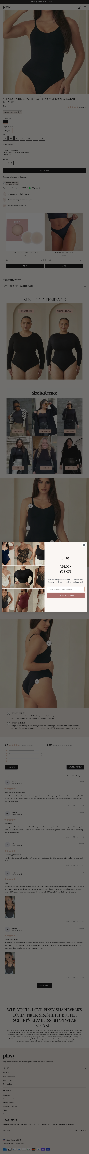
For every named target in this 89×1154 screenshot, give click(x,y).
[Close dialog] (84, 545)
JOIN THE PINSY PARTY (66, 595)
